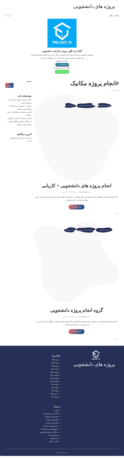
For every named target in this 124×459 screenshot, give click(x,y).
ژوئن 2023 (55, 387)
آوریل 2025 (54, 366)
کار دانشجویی (70, 105)
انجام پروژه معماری (52, 423)
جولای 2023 (54, 384)
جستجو (29, 81)
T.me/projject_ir (63, 64)
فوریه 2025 (54, 369)
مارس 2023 (54, 394)
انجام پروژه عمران (52, 420)
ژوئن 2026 (55, 359)
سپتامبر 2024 (54, 372)
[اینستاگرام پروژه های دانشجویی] (19, 16)
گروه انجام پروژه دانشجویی (76, 310)
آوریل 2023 (54, 390)
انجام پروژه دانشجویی (104, 105)
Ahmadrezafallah (83, 192)
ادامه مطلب (77, 207)
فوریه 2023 (54, 397)
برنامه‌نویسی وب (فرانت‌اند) (49, 429)
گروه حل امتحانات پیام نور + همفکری (19, 118)
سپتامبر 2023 (54, 378)
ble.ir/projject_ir (62, 72)
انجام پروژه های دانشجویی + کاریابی (76, 185)
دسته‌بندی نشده (53, 435)
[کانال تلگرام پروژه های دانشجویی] (16, 16)
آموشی (56, 410)
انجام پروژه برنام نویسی (50, 413)
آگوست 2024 (54, 375)
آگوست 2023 (54, 381)
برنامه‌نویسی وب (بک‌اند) (50, 426)
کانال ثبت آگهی (114, 15)
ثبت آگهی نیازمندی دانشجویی (86, 105)
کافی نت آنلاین (53, 441)
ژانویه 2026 (54, 363)
